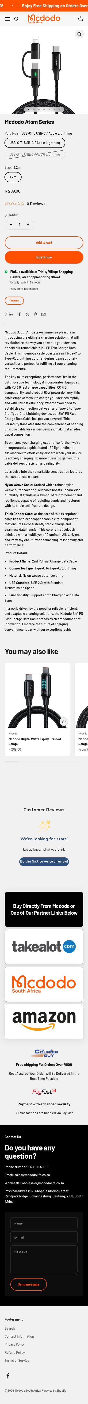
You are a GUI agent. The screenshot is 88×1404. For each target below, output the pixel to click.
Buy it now (44, 257)
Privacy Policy (15, 1344)
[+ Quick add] (64, 721)
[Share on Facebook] (19, 314)
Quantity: (11, 215)
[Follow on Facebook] (8, 1376)
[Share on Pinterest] (35, 314)
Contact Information (19, 1336)
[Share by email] (43, 314)
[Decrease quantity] (11, 224)
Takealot (14, 300)
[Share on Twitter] (27, 314)
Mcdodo (12, 733)
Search (10, 1328)
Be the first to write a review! (44, 861)
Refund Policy (15, 1352)
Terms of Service (17, 1360)
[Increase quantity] (28, 224)
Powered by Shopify (54, 1390)
